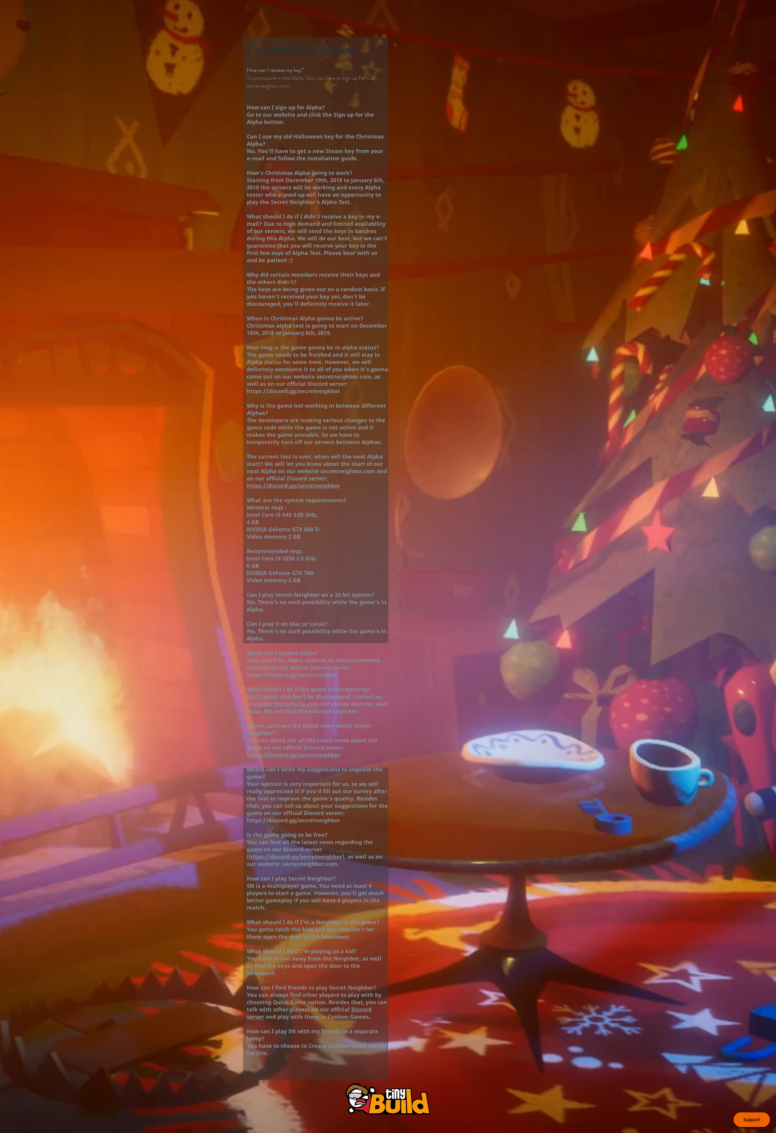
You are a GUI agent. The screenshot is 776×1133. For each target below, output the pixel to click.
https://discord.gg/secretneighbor (293, 391)
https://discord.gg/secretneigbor (291, 674)
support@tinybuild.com (286, 703)
